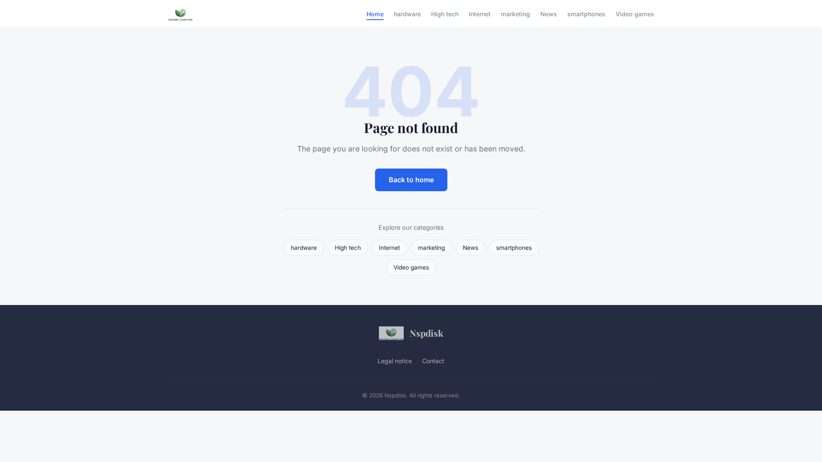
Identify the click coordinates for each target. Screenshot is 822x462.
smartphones (586, 13)
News (548, 13)
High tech (445, 13)
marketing (515, 13)
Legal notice (395, 360)
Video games (635, 13)
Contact (433, 360)
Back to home (411, 179)
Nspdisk (426, 333)
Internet (480, 13)
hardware (407, 13)
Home (375, 13)
